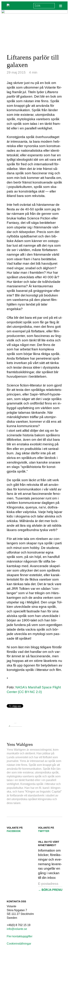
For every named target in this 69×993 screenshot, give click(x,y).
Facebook (14, 831)
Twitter (43, 831)
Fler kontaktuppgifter (19, 936)
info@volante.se (17, 928)
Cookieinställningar (19, 943)
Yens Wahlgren (20, 744)
